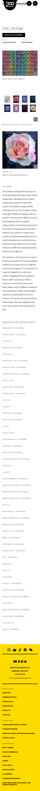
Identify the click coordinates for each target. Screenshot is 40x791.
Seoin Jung (6, 570)
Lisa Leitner (6, 472)
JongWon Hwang (8, 433)
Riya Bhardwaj (7, 564)
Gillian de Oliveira (8, 380)
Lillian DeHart (6, 466)
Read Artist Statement (14, 35)
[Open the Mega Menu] (29, 3)
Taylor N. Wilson (7, 603)
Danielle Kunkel (7, 354)
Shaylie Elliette (7, 577)
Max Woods (6, 505)
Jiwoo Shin (5, 426)
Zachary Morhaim (8, 623)
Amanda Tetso (7, 341)
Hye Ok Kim (6, 400)
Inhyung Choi (6, 407)
